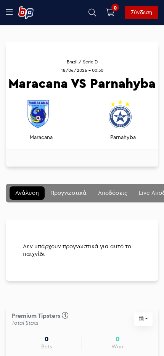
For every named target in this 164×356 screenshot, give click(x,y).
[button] (92, 12)
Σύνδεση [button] (141, 12)
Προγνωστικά (68, 192)
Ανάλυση (27, 192)
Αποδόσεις (112, 192)
